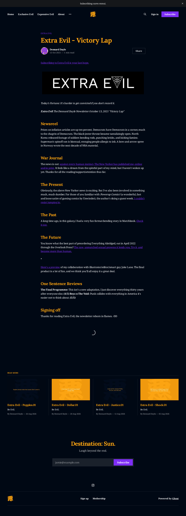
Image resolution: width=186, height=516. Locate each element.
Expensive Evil (45, 14)
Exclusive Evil (25, 14)
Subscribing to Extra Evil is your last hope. (65, 62)
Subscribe (169, 14)
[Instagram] (93, 485)
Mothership (99, 498)
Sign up (85, 498)
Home (10, 14)
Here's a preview (50, 267)
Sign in (155, 14)
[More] (70, 14)
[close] (182, 3)
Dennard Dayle (58, 49)
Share (139, 50)
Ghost (175, 498)
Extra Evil (46, 33)
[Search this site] (145, 14)
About (61, 14)
